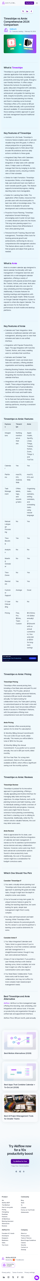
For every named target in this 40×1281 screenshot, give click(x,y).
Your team (5, 1245)
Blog (22, 1200)
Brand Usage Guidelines (28, 1240)
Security (23, 1245)
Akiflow (6, 1003)
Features (4, 1216)
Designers (5, 1238)
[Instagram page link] (8, 1277)
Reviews (4, 1226)
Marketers (5, 1240)
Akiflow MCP (6, 1202)
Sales (3, 1242)
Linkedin (23, 1207)
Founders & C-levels (8, 1233)
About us (24, 1233)
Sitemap (23, 1249)
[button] (36, 1277)
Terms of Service (26, 1238)
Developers (5, 1235)
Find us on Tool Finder (28, 1210)
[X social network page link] (29, 1205)
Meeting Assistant (7, 1221)
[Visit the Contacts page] (22, 1277)
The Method (6, 1205)
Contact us (24, 1247)
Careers (23, 1242)
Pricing (4, 1209)
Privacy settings (30, 1272)
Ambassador (25, 1212)
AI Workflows (6, 1219)
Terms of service (17, 1272)
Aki (3, 1200)
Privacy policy (25, 1235)
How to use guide (7, 1207)
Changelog (5, 1212)
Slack (22, 1202)
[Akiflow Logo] (11, 3)
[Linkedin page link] (4, 1277)
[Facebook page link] (18, 1277)
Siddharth (13, 29)
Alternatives (5, 1223)
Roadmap (5, 1214)
